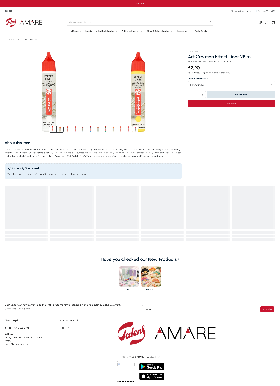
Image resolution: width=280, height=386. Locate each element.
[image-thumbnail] (52, 129)
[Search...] (210, 22)
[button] (260, 22)
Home (7, 39)
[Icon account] (266, 22)
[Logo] (24, 22)
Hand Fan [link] (150, 289)
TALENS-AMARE (136, 357)
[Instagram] (6, 11)
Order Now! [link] (140, 3)
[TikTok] (10, 11)
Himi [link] (129, 289)
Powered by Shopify (152, 357)
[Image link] (129, 279)
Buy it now (232, 103)
